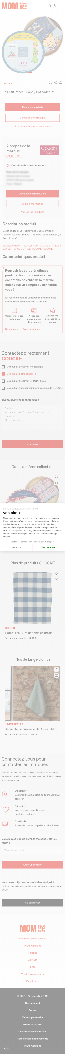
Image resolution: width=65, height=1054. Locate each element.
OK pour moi (49, 547)
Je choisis (16, 547)
